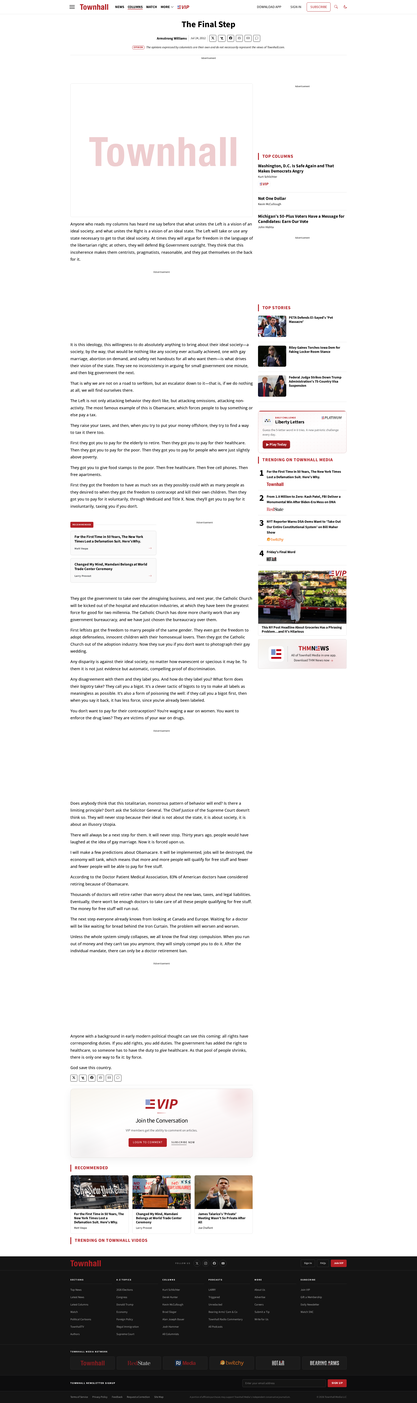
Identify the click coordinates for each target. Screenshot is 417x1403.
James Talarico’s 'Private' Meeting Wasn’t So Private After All (221, 1218)
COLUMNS (135, 7)
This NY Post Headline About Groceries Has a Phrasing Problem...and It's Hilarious (302, 629)
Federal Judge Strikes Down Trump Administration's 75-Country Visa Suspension (315, 381)
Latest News (77, 1297)
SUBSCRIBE (318, 7)
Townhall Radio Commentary (225, 1319)
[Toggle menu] (72, 7)
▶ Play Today (276, 444)
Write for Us (261, 1319)
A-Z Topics (124, 1279)
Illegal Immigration (127, 1327)
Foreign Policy (124, 1319)
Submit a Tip (262, 1312)
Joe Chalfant (205, 1228)
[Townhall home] (85, 1263)
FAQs (323, 1263)
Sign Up (337, 1383)
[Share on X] (212, 38)
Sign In (308, 1263)
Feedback (117, 1397)
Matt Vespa (80, 1228)
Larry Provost (144, 1228)
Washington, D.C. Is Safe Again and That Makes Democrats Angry (296, 168)
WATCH (151, 7)
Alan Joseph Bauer (173, 1319)
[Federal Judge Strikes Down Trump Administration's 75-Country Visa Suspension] (272, 386)
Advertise (260, 1297)
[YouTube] (223, 1263)
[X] (197, 1263)
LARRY (212, 1290)
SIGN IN (295, 7)
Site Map (159, 1397)
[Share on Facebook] (230, 38)
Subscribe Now (183, 1142)
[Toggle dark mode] (345, 7)
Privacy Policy (100, 1397)
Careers (259, 1305)
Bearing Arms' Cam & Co (222, 1312)
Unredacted (215, 1305)
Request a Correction (138, 1397)
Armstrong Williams (172, 38)
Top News (75, 1290)
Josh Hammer (170, 1327)
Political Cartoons (80, 1319)
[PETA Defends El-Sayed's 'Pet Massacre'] (272, 326)
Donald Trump (124, 1305)
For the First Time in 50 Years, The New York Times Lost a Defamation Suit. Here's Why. (99, 1218)
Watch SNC (307, 1312)
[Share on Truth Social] (222, 38)
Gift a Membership (311, 1297)
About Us (260, 1290)
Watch (74, 1312)
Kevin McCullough (172, 1305)
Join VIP (338, 1263)
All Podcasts (215, 1327)
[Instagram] (205, 1263)
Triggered (214, 1297)
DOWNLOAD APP (269, 7)
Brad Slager (169, 1312)
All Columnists (170, 1334)
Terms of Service (79, 1397)
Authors (74, 1334)
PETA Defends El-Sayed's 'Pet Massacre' (311, 320)
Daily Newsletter (310, 1305)
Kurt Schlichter (171, 1290)
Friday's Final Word (281, 552)
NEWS (119, 7)
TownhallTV (77, 1327)
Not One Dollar (272, 199)
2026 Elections (124, 1290)
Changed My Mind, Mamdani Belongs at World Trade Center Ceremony (159, 1218)
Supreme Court (125, 1334)
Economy (121, 1312)
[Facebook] (214, 1263)
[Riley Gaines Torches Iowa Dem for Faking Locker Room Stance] (272, 356)
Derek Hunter (170, 1297)
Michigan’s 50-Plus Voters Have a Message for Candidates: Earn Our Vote (301, 219)
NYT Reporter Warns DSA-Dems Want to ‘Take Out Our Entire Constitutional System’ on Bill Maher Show (304, 527)
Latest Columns (79, 1305)
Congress (121, 1297)
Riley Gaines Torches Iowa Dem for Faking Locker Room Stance (314, 350)
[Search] (336, 7)
